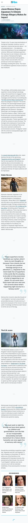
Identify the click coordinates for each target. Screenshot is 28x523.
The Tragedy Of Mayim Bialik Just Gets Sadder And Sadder (7, 490)
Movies (3, 6)
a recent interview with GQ (10, 155)
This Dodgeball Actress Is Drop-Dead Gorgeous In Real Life (20, 490)
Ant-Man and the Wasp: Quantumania (12, 100)
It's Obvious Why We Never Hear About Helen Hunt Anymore (20, 510)
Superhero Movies (10, 6)
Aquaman (23, 200)
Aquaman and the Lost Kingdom (11, 159)
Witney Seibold (6, 19)
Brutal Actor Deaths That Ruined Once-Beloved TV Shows (7, 510)
